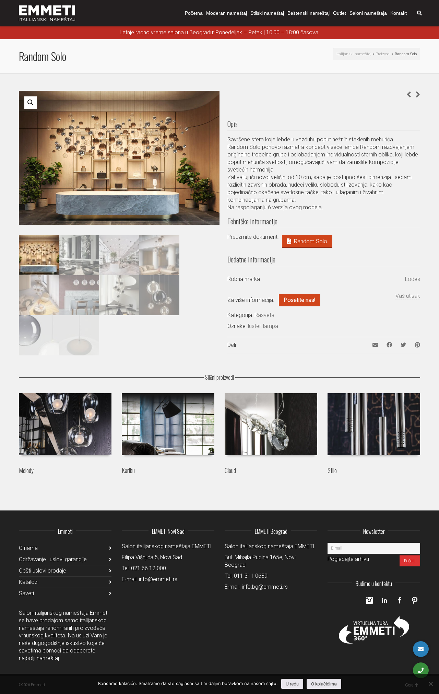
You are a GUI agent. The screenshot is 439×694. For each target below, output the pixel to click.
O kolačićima (324, 683)
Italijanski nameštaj (353, 54)
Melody (26, 470)
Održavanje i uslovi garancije (53, 559)
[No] (430, 683)
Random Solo (310, 241)
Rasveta (264, 315)
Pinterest (414, 600)
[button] (30, 102)
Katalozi (28, 582)
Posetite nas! (299, 300)
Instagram (369, 600)
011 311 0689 (251, 576)
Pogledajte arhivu (348, 559)
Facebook (399, 600)
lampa (270, 326)
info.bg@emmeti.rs (265, 587)
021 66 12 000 (148, 568)
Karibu (128, 470)
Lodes (412, 279)
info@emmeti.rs (158, 579)
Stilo (332, 470)
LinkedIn (384, 600)
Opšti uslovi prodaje (42, 570)
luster (254, 326)
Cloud (230, 470)
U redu (292, 683)
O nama (28, 548)
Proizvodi (383, 54)
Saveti (26, 593)
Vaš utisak (407, 296)
